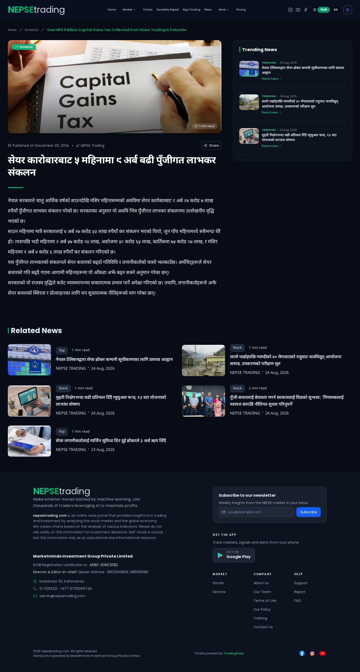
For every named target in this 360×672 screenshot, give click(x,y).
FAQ (297, 600)
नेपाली (323, 10)
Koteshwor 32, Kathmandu (61, 581)
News (12, 29)
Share (214, 145)
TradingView (233, 653)
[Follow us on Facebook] (302, 653)
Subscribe (308, 512)
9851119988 (139, 572)
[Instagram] (290, 10)
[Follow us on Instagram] (312, 653)
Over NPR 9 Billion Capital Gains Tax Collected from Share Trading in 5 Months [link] (116, 29)
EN (336, 10)
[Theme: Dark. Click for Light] (347, 9)
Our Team (262, 591)
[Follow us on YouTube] (322, 653)
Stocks (218, 583)
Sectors (219, 591)
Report (299, 591)
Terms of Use (264, 600)
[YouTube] (298, 9)
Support (301, 583)
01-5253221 (48, 588)
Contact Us (263, 627)
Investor (32, 29)
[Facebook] (305, 10)
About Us (261, 583)
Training (260, 618)
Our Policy (262, 609)
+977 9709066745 (76, 588)
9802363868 (117, 572)
